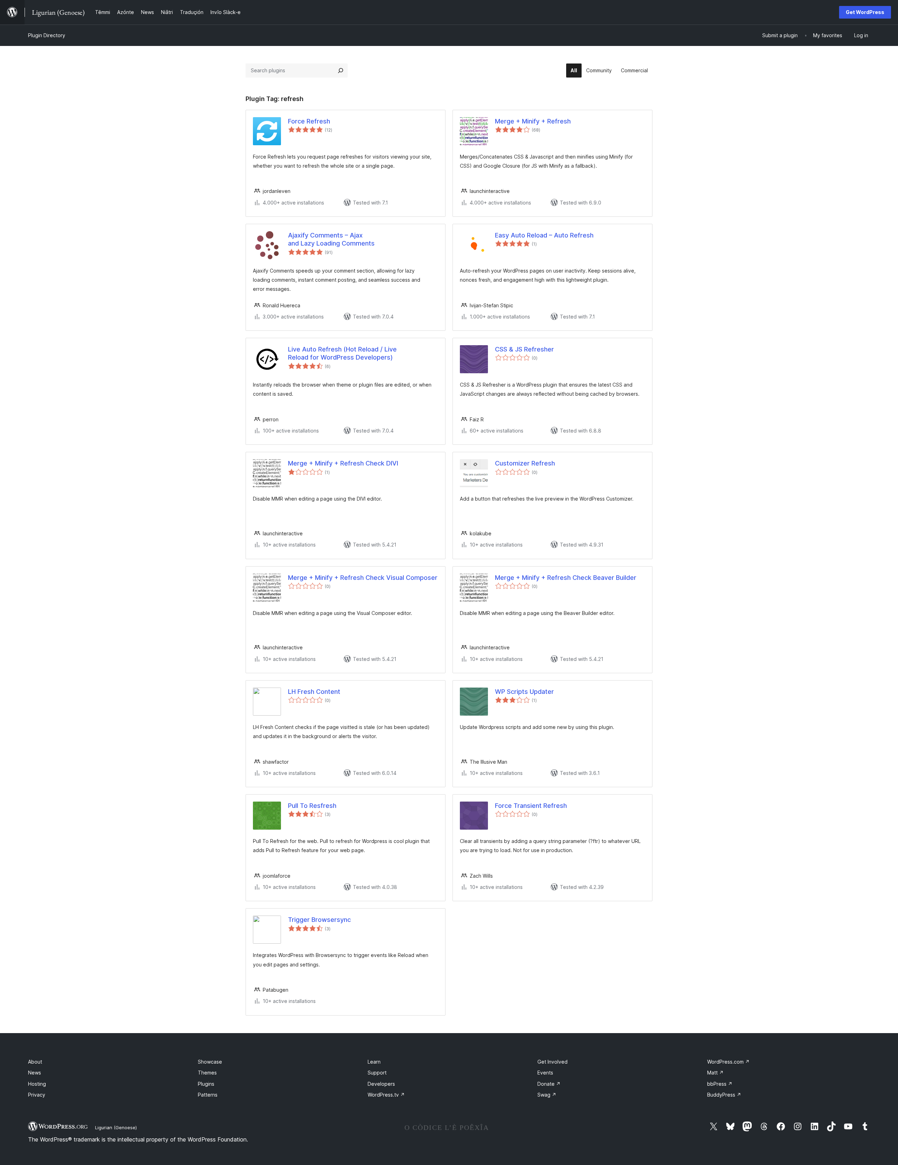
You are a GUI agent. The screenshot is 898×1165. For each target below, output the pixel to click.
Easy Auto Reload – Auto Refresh (544, 235)
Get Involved (552, 1062)
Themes (207, 1073)
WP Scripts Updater (524, 691)
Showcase (210, 1062)
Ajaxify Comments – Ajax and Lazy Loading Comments (331, 239)
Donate (549, 1084)
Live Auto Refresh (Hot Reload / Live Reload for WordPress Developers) (342, 353)
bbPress (719, 1084)
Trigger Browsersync (319, 919)
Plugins (206, 1084)
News (34, 1073)
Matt (715, 1073)
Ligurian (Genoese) (116, 1127)
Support (377, 1073)
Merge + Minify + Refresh (533, 121)
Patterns (207, 1095)
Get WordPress (865, 12)
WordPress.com (728, 1062)
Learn (374, 1062)
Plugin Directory (46, 35)
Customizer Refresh (525, 463)
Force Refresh (309, 121)
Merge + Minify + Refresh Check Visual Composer (362, 577)
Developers (381, 1084)
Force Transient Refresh (531, 805)
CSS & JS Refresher (524, 349)
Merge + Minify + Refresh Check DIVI (343, 463)
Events (545, 1073)
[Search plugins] (341, 70)
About (35, 1062)
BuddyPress (724, 1095)
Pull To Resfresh (312, 805)
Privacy (36, 1095)
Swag (546, 1095)
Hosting (37, 1084)
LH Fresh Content (314, 691)
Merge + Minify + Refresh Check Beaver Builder (565, 577)
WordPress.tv (386, 1095)
